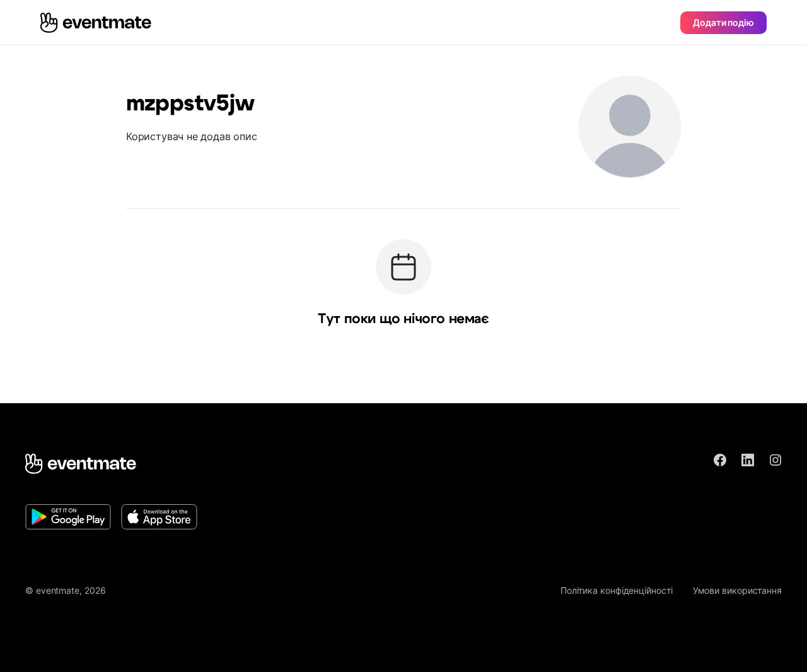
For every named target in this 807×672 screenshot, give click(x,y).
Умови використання (737, 590)
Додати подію (723, 22)
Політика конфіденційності (616, 590)
